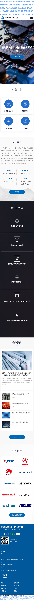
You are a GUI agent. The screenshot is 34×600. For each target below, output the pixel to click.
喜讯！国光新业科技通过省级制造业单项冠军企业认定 (21, 422)
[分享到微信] (13, 534)
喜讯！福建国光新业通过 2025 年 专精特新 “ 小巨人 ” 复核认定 (22, 413)
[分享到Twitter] (4, 534)
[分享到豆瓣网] (11, 534)
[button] (31, 18)
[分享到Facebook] (6, 534)
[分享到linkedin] (9, 534)
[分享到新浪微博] (15, 534)
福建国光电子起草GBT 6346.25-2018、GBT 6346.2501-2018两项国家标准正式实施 (16, 374)
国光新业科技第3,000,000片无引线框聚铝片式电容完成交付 (21, 404)
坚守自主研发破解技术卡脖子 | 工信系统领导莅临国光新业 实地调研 (22, 394)
